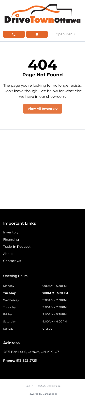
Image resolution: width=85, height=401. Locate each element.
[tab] (15, 278)
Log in (29, 385)
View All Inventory (43, 109)
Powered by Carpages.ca (42, 393)
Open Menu (66, 34)
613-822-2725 (26, 360)
